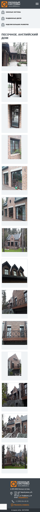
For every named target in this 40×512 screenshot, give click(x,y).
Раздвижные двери (13, 18)
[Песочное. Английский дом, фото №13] (14, 427)
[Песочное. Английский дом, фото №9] (14, 304)
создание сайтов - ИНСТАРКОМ (20, 510)
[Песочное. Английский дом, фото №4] (14, 149)
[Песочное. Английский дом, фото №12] (14, 396)
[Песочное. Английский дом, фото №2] (14, 87)
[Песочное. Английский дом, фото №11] (14, 366)
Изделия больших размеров (17, 24)
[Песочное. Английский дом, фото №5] (14, 180)
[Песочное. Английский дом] (14, 56)
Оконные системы (13, 12)
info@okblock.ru (23, 497)
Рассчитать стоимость (21, 505)
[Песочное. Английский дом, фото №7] (14, 242)
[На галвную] (20, 484)
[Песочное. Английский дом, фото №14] (14, 458)
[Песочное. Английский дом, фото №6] (14, 211)
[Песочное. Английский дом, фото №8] (14, 273)
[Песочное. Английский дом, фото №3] (14, 118)
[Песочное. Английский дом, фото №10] (14, 335)
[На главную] (10, 4)
